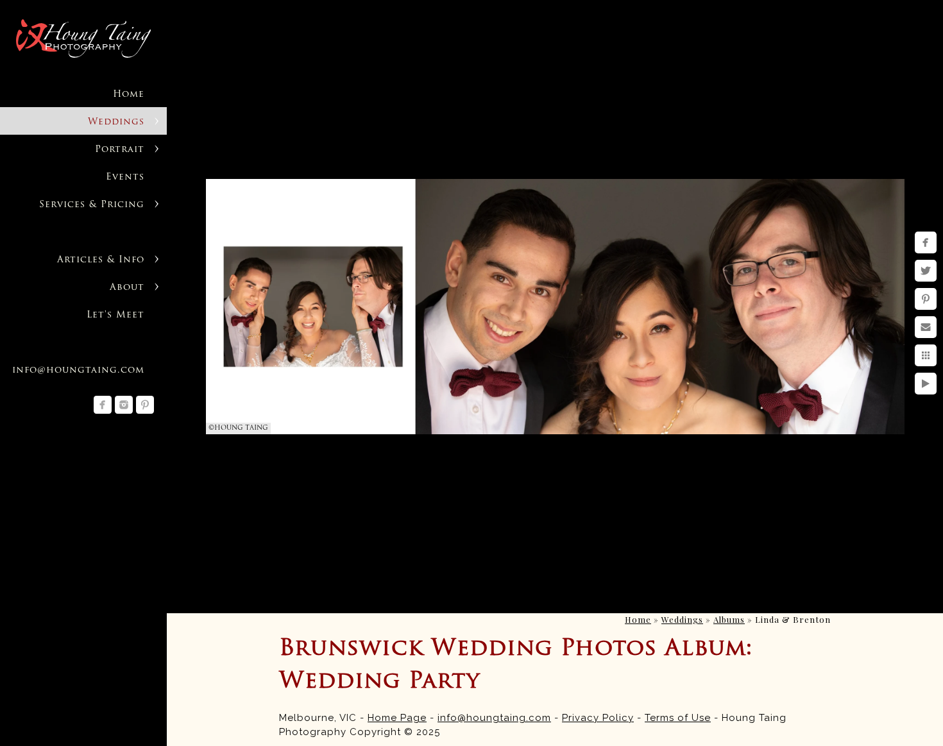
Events (125, 177)
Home (128, 94)
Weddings (116, 122)
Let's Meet (115, 315)
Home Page (397, 718)
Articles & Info (100, 260)
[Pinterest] (145, 405)
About (127, 287)
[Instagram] (124, 405)
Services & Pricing (91, 205)
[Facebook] (103, 405)
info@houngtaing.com (494, 718)
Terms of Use (678, 718)
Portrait (119, 150)
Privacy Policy (598, 718)
